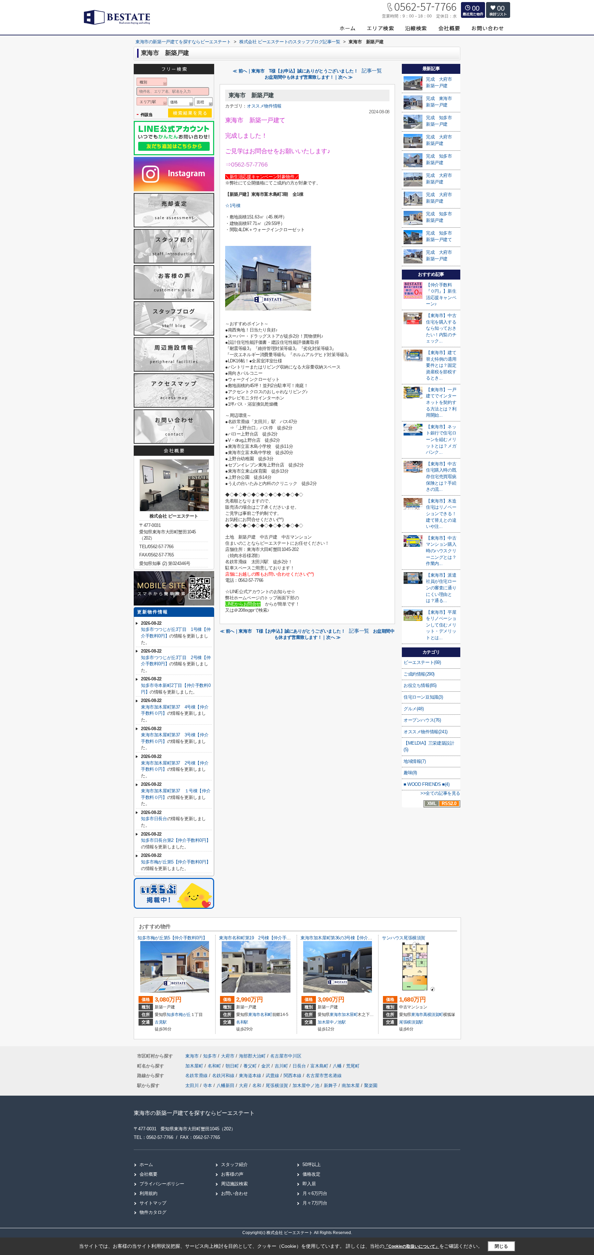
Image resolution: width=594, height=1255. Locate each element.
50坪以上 (311, 1164)
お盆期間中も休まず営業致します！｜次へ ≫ (309, 77)
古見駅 (161, 1022)
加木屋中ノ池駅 (332, 1022)
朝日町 (233, 1066)
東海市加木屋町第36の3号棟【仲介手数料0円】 (346, 937)
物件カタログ (153, 1212)
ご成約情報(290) (419, 674)
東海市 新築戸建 (251, 95)
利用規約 (148, 1193)
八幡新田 (225, 1085)
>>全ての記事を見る (440, 793)
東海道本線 (251, 1075)
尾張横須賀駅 (411, 1022)
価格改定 (311, 1174)
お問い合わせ (234, 1193)
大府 (243, 1085)
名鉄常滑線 (197, 1075)
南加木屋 (351, 1085)
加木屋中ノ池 (306, 1085)
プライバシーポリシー (162, 1183)
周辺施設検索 (234, 1183)
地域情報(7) (415, 761)
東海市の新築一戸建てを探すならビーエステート (194, 1113)
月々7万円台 (314, 1203)
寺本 (207, 1085)
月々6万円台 (314, 1193)
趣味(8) (410, 772)
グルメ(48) (414, 708)
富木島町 (320, 1066)
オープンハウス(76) (422, 720)
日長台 (300, 1066)
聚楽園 (370, 1085)
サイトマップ (153, 1203)
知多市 (173, 1014)
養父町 (250, 1066)
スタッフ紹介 (234, 1164)
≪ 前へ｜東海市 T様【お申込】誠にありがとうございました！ (295, 71)
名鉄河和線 (224, 1075)
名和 (256, 1085)
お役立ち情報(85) (420, 685)
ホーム (146, 1164)
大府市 (227, 1056)
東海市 (254, 1014)
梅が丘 (185, 1014)
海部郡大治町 (252, 1056)
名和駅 (242, 1022)
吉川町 (282, 1066)
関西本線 (293, 1075)
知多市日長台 (154, 818)
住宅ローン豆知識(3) (423, 697)
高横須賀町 (433, 1014)
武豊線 (273, 1075)
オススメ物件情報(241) (426, 731)
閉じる (501, 1246)
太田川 (192, 1085)
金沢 (266, 1066)
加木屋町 (350, 1014)
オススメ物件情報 (264, 106)
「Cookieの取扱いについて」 (411, 1246)
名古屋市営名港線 (324, 1075)
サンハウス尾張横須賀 (403, 937)
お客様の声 (232, 1174)
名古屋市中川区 (285, 1056)
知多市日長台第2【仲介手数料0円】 (175, 840)
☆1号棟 (232, 205)
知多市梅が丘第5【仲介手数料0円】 (175, 861)
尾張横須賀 (277, 1085)
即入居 (309, 1183)
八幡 (338, 1066)
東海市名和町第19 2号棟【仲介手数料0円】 (262, 937)
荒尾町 (353, 1066)
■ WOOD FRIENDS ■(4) (426, 784)
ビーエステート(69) (422, 662)
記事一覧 (372, 71)
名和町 (266, 1014)
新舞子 (330, 1085)
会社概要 (148, 1174)
